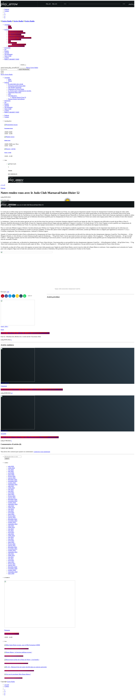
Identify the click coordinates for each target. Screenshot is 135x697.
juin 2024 (11, 509)
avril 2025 (11, 493)
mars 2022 (11, 542)
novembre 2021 (12, 549)
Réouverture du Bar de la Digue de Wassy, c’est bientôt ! (16, 663)
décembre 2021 (12, 547)
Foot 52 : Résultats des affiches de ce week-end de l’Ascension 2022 (25, 333)
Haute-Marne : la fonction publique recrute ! (13, 656)
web (8, 292)
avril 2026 (11, 473)
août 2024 (11, 506)
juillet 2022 (11, 535)
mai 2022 (11, 539)
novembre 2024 (12, 501)
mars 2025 (11, 494)
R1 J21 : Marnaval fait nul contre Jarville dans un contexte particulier (19, 670)
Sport (2, 329)
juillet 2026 (11, 468)
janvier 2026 (11, 478)
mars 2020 (11, 573)
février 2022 (11, 544)
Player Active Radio (32, 67)
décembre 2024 (12, 499)
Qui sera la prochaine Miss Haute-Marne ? (13, 678)
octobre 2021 (12, 550)
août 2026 (11, 466)
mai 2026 (11, 471)
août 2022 (11, 534)
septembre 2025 (12, 484)
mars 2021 (11, 562)
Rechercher (24, 69)
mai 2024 (11, 511)
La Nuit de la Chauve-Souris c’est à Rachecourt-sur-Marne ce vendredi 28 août (30, 437)
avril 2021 (11, 560)
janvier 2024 (11, 517)
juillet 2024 (11, 507)
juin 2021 (11, 557)
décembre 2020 (12, 567)
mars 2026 (11, 474)
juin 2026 (11, 469)
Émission (7, 630)
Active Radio (11, 681)
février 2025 (11, 496)
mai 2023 (11, 530)
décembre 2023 (12, 519)
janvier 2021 (11, 565)
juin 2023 (11, 529)
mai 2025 (11, 491)
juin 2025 (11, 489)
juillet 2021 (11, 555)
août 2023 (11, 526)
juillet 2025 (11, 488)
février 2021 (11, 563)
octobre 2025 (12, 483)
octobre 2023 (12, 522)
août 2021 (11, 554)
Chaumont (4, 386)
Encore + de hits (7, 152)
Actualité (3, 433)
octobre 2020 (12, 570)
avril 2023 (11, 532)
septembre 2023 (12, 524)
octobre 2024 (12, 502)
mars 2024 (11, 514)
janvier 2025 (11, 497)
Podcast (3, 188)
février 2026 (11, 476)
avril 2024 (11, 512)
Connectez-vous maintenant (42, 452)
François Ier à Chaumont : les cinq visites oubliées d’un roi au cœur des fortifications (32, 389)
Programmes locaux (8, 128)
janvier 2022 (11, 545)
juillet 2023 (11, 527)
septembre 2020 (12, 572)
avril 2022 (11, 540)
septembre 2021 (12, 552)
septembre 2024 (12, 504)
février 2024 (11, 516)
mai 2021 (11, 559)
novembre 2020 (12, 568)
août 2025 (11, 486)
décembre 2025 (12, 479)
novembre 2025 (12, 481)
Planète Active (7, 140)
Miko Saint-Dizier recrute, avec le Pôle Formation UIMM (16, 648)
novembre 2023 (12, 521)
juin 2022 (11, 537)
